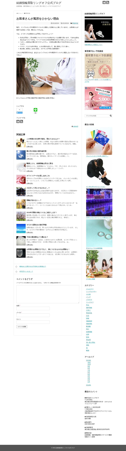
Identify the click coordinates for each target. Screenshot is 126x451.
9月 (89, 366)
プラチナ (89, 299)
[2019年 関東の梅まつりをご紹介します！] (21, 216)
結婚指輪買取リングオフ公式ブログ (38, 2)
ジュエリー (90, 289)
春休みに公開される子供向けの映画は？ (32, 266)
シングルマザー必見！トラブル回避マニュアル (98, 80)
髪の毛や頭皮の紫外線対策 (36, 151)
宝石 (87, 315)
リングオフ (90, 302)
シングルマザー (91, 291)
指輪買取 (89, 324)
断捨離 (88, 326)
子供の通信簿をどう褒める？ (37, 237)
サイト (18, 319)
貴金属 (88, 340)
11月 (89, 362)
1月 (89, 382)
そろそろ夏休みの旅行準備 (36, 225)
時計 (87, 329)
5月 (89, 374)
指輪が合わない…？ (34, 200)
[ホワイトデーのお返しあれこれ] (21, 179)
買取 (87, 345)
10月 (89, 364)
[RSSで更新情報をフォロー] (107, 2)
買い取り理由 (90, 342)
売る (87, 305)
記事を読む (30, 146)
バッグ (88, 297)
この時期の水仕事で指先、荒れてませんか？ (43, 139)
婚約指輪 (89, 307)
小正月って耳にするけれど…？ (38, 188)
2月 (89, 380)
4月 (89, 376)
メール (19, 312)
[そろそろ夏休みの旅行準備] (21, 228)
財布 (87, 337)
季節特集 (75, 23)
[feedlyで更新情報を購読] (104, 2)
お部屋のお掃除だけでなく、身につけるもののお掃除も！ (48, 249)
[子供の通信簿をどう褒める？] (21, 240)
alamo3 (75, 126)
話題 (87, 334)
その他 (88, 294)
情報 (87, 318)
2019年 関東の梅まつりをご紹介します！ (42, 212)
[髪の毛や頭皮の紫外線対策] (21, 155)
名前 (18, 305)
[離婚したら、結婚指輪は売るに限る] (21, 167)
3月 (89, 378)
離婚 (87, 350)
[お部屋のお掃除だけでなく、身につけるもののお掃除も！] (21, 253)
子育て (88, 310)
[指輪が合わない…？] (21, 204)
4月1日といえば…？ (26, 271)
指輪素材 (89, 321)
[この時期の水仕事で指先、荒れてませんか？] (21, 142)
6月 (89, 372)
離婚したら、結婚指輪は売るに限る (40, 163)
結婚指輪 (89, 332)
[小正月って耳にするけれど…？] (21, 191)
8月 (89, 368)
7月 (89, 370)
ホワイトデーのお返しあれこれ (38, 176)
